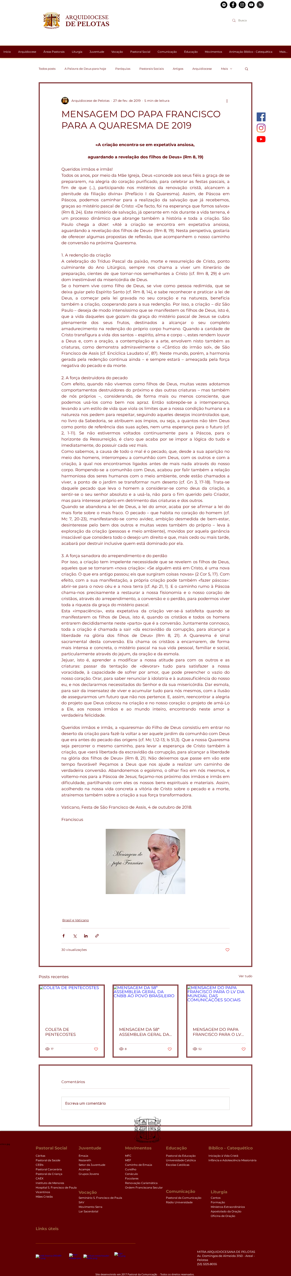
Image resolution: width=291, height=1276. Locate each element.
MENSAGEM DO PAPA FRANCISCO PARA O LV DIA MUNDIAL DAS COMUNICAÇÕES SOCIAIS (217, 1032)
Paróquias (122, 68)
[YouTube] (261, 139)
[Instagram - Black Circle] (242, 4)
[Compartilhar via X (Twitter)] (75, 936)
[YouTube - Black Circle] (251, 4)
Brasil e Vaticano (75, 920)
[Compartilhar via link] (97, 936)
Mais (224, 68)
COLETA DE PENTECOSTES (60, 1032)
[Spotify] (224, 4)
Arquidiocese (202, 68)
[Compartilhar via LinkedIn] (86, 936)
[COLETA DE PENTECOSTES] (72, 1004)
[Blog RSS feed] (260, 5)
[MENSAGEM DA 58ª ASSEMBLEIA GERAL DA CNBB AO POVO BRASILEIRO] (146, 1004)
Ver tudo (245, 976)
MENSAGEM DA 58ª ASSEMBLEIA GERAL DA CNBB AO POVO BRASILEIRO (144, 1032)
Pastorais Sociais (151, 68)
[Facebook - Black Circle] (233, 4)
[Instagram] (261, 128)
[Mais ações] (227, 100)
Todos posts (47, 68)
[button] (246, 68)
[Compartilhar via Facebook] (63, 936)
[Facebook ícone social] (261, 116)
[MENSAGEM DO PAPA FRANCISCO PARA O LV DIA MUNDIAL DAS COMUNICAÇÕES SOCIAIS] (219, 1004)
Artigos (178, 68)
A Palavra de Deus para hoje (85, 68)
